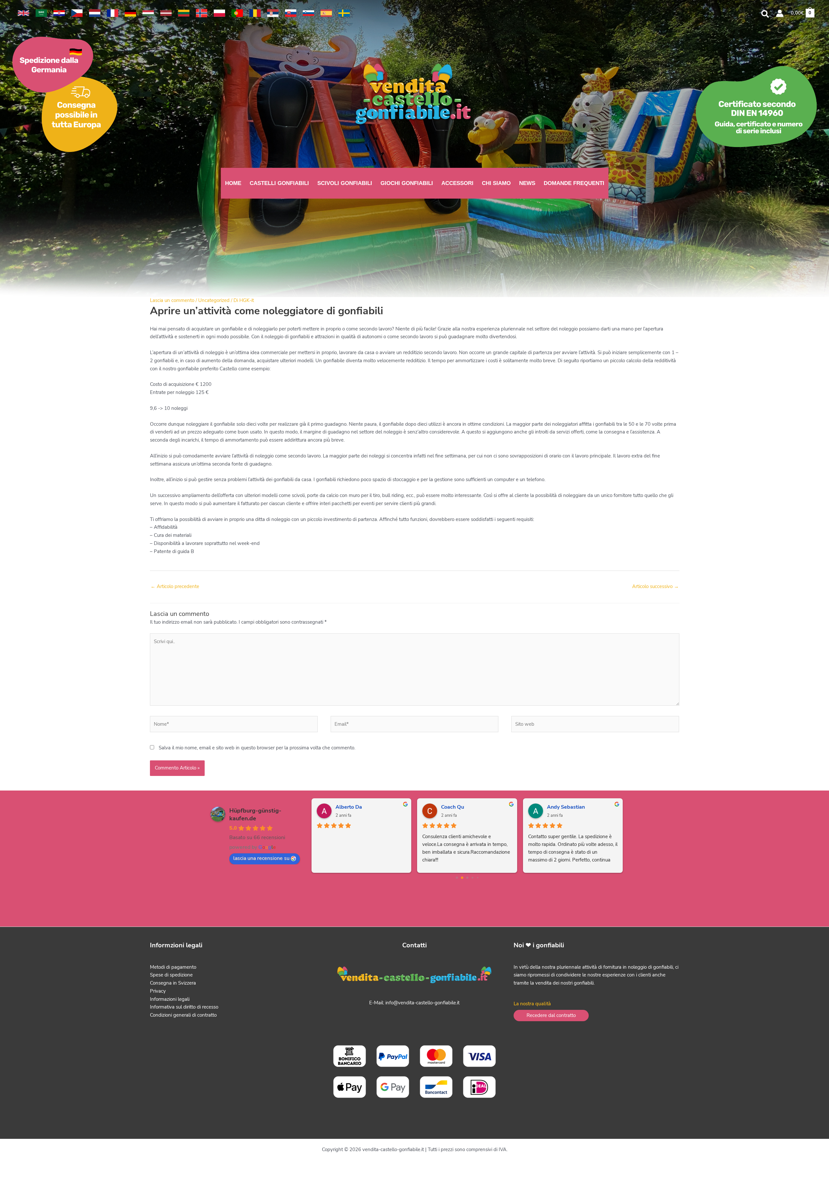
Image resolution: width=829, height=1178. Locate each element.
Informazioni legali (169, 999)
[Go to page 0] (457, 877)
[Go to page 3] (472, 877)
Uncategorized (214, 300)
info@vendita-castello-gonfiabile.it (422, 1002)
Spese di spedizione (171, 975)
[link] (23, 13)
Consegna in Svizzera (173, 983)
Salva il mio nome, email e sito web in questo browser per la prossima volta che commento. (257, 748)
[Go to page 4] (477, 877)
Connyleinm (349, 807)
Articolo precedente (175, 586)
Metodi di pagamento (173, 967)
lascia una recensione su (261, 858)
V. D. (552, 807)
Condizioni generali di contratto (183, 1015)
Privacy (158, 991)
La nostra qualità (532, 1003)
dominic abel (456, 807)
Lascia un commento (172, 300)
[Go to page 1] (462, 877)
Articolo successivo (655, 586)
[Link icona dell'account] (780, 13)
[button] (765, 15)
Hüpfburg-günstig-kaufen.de (255, 814)
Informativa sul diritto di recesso (184, 1007)
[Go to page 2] (467, 877)
